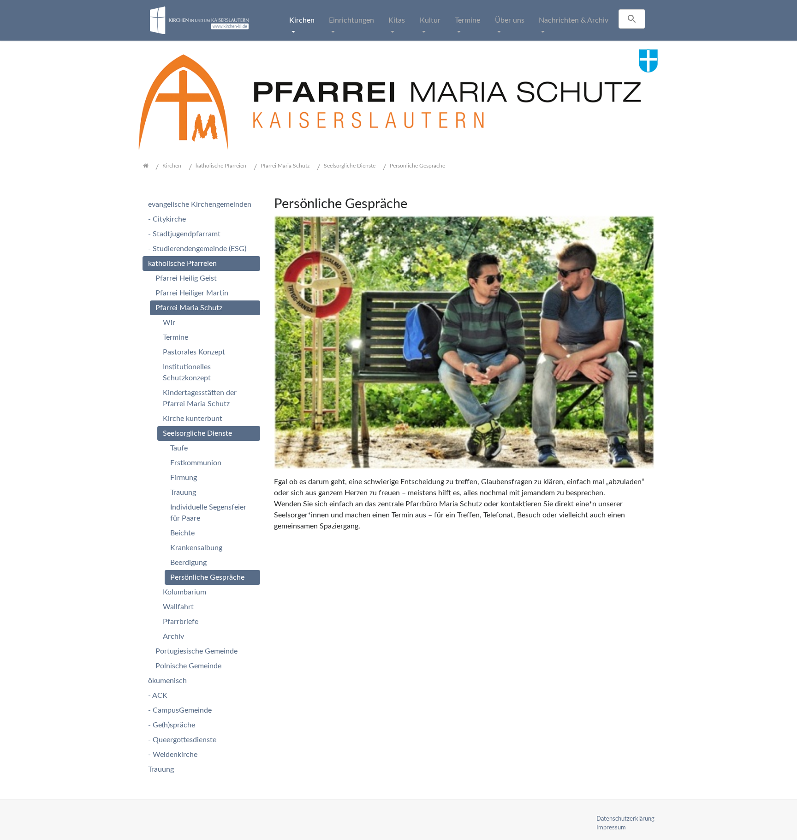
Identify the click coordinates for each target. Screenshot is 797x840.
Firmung (183, 477)
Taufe (179, 448)
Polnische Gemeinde (188, 666)
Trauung (183, 492)
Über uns (509, 20)
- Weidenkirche (172, 754)
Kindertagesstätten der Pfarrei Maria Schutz (200, 398)
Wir (169, 322)
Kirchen (302, 20)
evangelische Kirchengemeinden (199, 204)
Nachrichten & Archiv (573, 20)
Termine (467, 20)
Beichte (182, 533)
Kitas (396, 20)
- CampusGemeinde (180, 710)
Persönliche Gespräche (207, 577)
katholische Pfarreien (182, 263)
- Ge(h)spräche (171, 725)
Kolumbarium (184, 592)
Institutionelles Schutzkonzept (187, 372)
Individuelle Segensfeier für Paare (208, 513)
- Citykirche (167, 219)
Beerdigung (188, 562)
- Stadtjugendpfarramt (184, 234)
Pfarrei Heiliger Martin (191, 293)
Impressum (611, 827)
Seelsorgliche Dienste (197, 433)
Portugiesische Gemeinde (196, 651)
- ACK (157, 695)
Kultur (430, 20)
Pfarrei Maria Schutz (188, 308)
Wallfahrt (178, 607)
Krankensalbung (196, 548)
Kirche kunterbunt (192, 418)
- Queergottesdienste (182, 740)
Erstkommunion (195, 463)
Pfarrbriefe (180, 621)
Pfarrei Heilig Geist (186, 278)
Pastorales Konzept (194, 352)
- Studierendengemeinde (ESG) (197, 248)
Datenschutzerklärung (625, 819)
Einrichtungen (351, 20)
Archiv (173, 636)
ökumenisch (167, 680)
